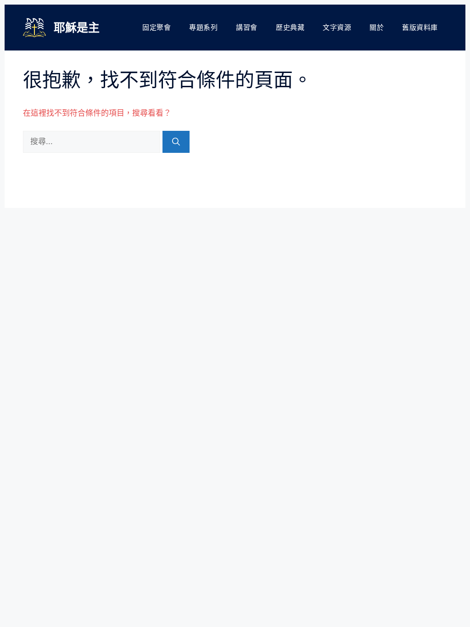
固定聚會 (156, 27)
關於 (376, 27)
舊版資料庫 (420, 27)
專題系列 (203, 27)
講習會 (246, 27)
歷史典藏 (290, 27)
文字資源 (337, 27)
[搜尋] (176, 142)
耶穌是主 (77, 27)
